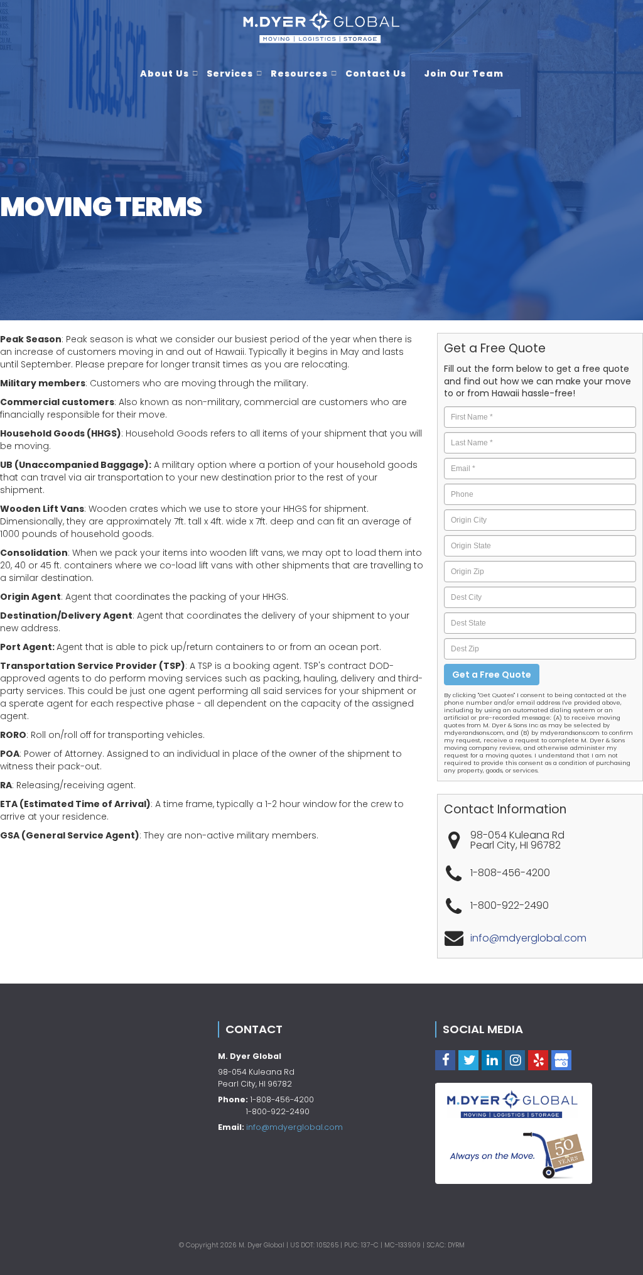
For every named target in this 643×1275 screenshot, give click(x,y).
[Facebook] (445, 1059)
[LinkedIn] (492, 1059)
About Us (164, 73)
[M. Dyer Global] (321, 25)
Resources (299, 73)
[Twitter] (468, 1059)
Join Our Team (464, 73)
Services (230, 73)
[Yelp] (538, 1059)
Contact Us (375, 73)
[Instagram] (515, 1059)
